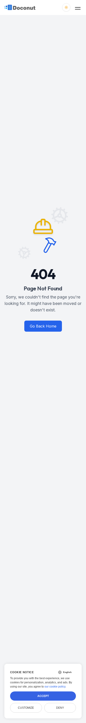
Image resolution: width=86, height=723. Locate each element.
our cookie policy (54, 686)
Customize (26, 707)
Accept (43, 696)
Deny (60, 707)
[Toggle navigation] (77, 7)
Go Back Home (43, 326)
